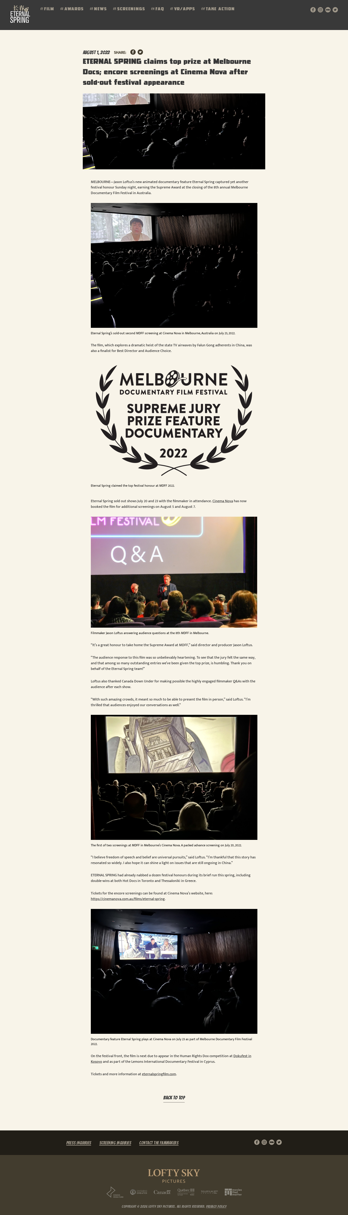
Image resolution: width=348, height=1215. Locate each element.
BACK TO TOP (174, 1097)
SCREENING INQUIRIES (115, 1142)
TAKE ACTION (220, 9)
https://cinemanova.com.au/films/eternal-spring (128, 899)
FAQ (159, 9)
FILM (49, 9)
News (100, 9)
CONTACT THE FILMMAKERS (158, 1142)
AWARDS (74, 9)
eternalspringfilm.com (159, 1074)
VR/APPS (184, 9)
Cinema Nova (222, 501)
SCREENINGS (131, 9)
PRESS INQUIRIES (78, 1142)
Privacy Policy (216, 1206)
